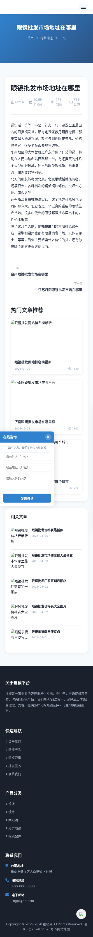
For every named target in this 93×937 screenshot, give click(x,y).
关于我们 (14, 741)
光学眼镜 (14, 828)
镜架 (11, 804)
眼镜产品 (14, 749)
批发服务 (14, 766)
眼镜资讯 (14, 758)
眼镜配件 (14, 836)
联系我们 (14, 774)
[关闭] (48, 437)
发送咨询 (27, 498)
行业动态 (46, 38)
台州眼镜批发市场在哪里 (29, 274)
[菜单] (83, 7)
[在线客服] (81, 914)
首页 (30, 38)
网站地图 (63, 929)
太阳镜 (12, 820)
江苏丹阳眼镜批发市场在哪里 (60, 290)
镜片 (11, 812)
